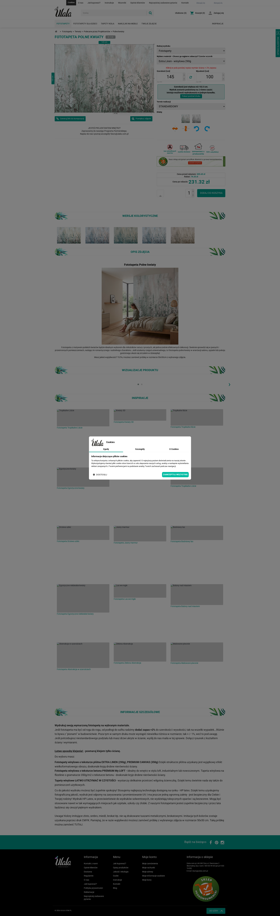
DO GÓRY (213, 911)
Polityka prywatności (93, 888)
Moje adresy (147, 872)
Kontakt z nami (91, 863)
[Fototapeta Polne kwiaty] (69, 235)
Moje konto (149, 857)
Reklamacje (89, 892)
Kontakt (185, 3)
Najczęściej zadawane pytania (163, 3)
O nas (80, 3)
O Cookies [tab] (174, 449)
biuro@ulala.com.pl (200, 871)
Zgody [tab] (106, 449)
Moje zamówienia (150, 863)
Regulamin (88, 876)
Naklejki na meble (128, 23)
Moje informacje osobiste (153, 876)
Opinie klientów (137, 3)
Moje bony (147, 880)
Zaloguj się (219, 13)
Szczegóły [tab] (140, 449)
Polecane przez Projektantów (97, 31)
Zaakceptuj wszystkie (175, 474)
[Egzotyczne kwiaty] (83, 477)
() (181, 13)
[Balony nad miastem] (197, 594)
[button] (184, 75)
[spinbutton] (170, 77)
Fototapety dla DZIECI (85, 23)
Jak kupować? (94, 3)
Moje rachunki (148, 867)
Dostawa (88, 872)
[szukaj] (150, 13)
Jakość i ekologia (120, 872)
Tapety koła (107, 23)
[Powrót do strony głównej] (56, 31)
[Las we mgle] (140, 591)
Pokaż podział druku (191, 96)
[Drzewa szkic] (83, 533)
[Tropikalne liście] (197, 417)
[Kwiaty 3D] (140, 415)
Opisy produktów (120, 867)
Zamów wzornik (205, 56)
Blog (115, 888)
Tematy (78, 31)
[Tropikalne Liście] (83, 417)
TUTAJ (120, 357)
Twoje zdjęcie (149, 23)
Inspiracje (217, 23)
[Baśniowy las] (197, 533)
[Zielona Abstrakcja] (140, 652)
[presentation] (229, 384)
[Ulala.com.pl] (67, 12)
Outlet (116, 876)
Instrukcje (109, 3)
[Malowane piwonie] (197, 652)
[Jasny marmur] (140, 533)
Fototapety (63, 23)
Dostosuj (101, 474)
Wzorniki (122, 3)
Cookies (71, 2)
